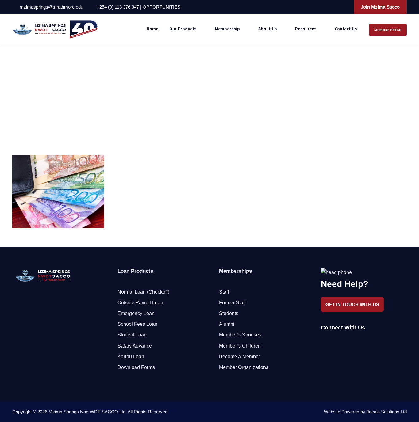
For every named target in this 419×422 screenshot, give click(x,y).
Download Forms (136, 367)
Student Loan (132, 334)
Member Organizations (243, 367)
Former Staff (232, 302)
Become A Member (239, 356)
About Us (267, 29)
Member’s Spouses (240, 334)
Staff (224, 292)
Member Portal (388, 30)
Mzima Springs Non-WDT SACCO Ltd (86, 411)
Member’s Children (240, 345)
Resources (305, 29)
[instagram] (345, 7)
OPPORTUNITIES (161, 7)
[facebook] (320, 7)
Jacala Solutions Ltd (387, 411)
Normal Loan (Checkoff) (143, 292)
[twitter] (336, 7)
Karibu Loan (130, 356)
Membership (227, 29)
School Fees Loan (137, 324)
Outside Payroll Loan (140, 302)
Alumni (226, 324)
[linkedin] (328, 7)
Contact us (346, 29)
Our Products (182, 29)
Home (152, 29)
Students (228, 313)
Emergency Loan (136, 313)
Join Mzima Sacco (380, 7)
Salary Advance (134, 345)
